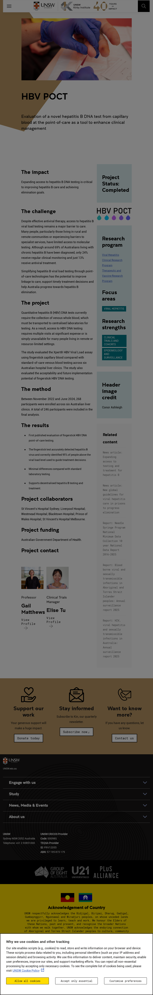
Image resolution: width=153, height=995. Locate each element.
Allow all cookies (27, 981)
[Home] (90, 6)
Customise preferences (125, 981)
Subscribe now (75, 732)
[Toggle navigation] (144, 6)
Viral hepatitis (114, 308)
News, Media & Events (28, 805)
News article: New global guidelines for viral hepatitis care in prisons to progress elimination (114, 499)
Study (14, 794)
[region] (76, 964)
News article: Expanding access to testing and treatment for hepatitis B (112, 464)
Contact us (124, 738)
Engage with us (22, 782)
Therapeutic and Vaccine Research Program (112, 276)
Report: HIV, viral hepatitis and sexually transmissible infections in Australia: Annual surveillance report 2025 (114, 638)
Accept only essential (77, 981)
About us (17, 817)
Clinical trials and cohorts (111, 341)
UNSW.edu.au (10, 768)
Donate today (28, 738)
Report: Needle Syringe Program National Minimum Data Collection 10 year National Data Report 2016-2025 (114, 538)
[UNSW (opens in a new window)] (46, 6)
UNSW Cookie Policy (26, 970)
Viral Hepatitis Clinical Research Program (112, 260)
